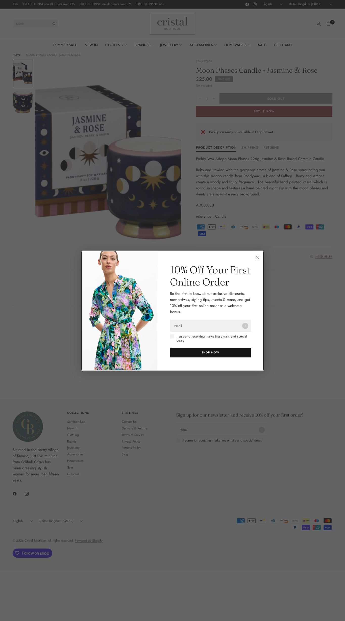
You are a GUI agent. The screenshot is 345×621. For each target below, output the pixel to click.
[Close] (257, 257)
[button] (210, 352)
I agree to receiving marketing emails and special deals (212, 338)
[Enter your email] (245, 326)
